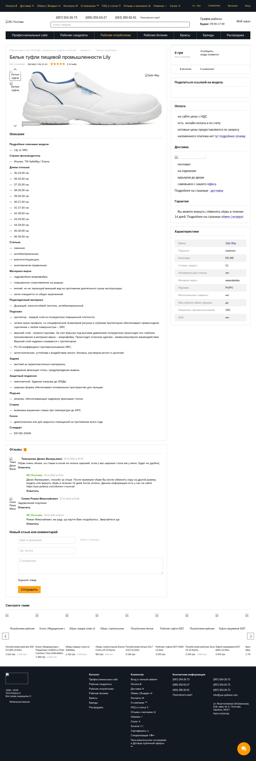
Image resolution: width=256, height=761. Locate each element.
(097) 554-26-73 (66, 17)
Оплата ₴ (11, 5)
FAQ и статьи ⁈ (111, 5)
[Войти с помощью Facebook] (103, 539)
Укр (193, 6)
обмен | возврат (232, 216)
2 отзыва (71, 64)
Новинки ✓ (160, 5)
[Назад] (5, 636)
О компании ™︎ (90, 5)
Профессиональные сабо (30, 35)
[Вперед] (250, 636)
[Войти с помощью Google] (109, 539)
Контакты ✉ (71, 5)
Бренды (208, 35)
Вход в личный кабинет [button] (144, 679)
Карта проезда (221, 713)
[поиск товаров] (185, 24)
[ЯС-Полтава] (17, 678)
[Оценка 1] (43, 580)
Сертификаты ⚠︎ (140, 730)
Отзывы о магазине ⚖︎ (137, 5)
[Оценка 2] (49, 580)
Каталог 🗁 (137, 726)
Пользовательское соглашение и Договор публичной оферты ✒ (148, 743)
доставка (217, 190)
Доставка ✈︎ (27, 5)
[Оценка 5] (67, 580)
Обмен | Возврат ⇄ (49, 5)
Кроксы (185, 35)
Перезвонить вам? (150, 17)
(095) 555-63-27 (96, 17)
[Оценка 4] (61, 580)
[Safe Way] (152, 75)
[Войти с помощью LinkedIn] (115, 539)
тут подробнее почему (230, 136)
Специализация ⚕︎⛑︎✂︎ (143, 735)
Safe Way (230, 243)
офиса (211, 184)
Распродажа (235, 35)
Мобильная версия (19, 702)
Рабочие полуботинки (116, 35)
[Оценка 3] (55, 580)
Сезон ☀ (175, 5)
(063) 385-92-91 (125, 17)
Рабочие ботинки (155, 35)
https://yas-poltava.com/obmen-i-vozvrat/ (50, 486)
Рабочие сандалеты (74, 35)
